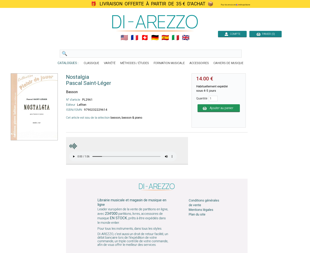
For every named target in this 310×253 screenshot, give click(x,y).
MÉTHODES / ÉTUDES (134, 63)
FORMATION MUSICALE (169, 63)
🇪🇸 (165, 37)
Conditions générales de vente (204, 203)
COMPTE (234, 34)
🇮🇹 (175, 37)
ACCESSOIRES (199, 63)
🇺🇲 (124, 37)
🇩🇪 (155, 37)
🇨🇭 (145, 37)
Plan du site (197, 214)
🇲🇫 (134, 37)
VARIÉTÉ (110, 63)
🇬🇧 (185, 37)
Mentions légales (201, 209)
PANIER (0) (268, 34)
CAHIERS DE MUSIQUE (228, 63)
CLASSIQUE (91, 63)
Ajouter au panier (221, 108)
